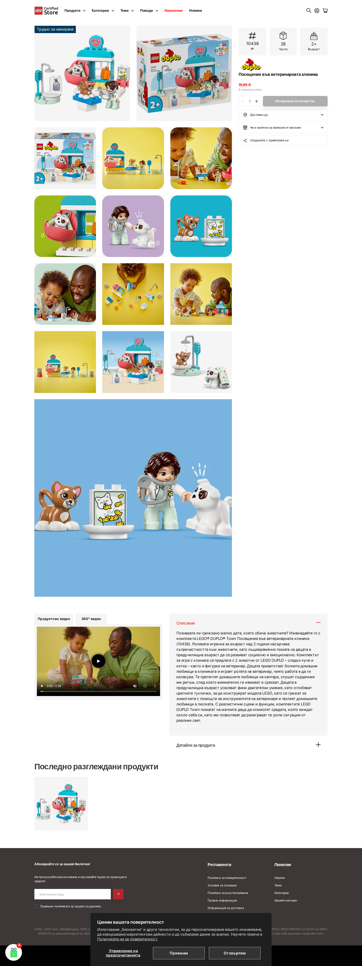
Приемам (179, 953)
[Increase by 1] (256, 101)
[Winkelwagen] (325, 10)
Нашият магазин (285, 900)
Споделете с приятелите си (269, 140)
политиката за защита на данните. (78, 906)
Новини (195, 10)
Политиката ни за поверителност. (127, 939)
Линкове (282, 864)
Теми (124, 10)
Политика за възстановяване (228, 893)
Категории (100, 10)
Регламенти (219, 864)
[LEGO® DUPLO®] (283, 64)
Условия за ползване (222, 885)
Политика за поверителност (227, 877)
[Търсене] (308, 10)
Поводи (146, 10)
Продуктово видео (54, 619)
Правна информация (222, 900)
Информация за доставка (226, 908)
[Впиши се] (316, 10)
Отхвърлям (235, 953)
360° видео (91, 619)
